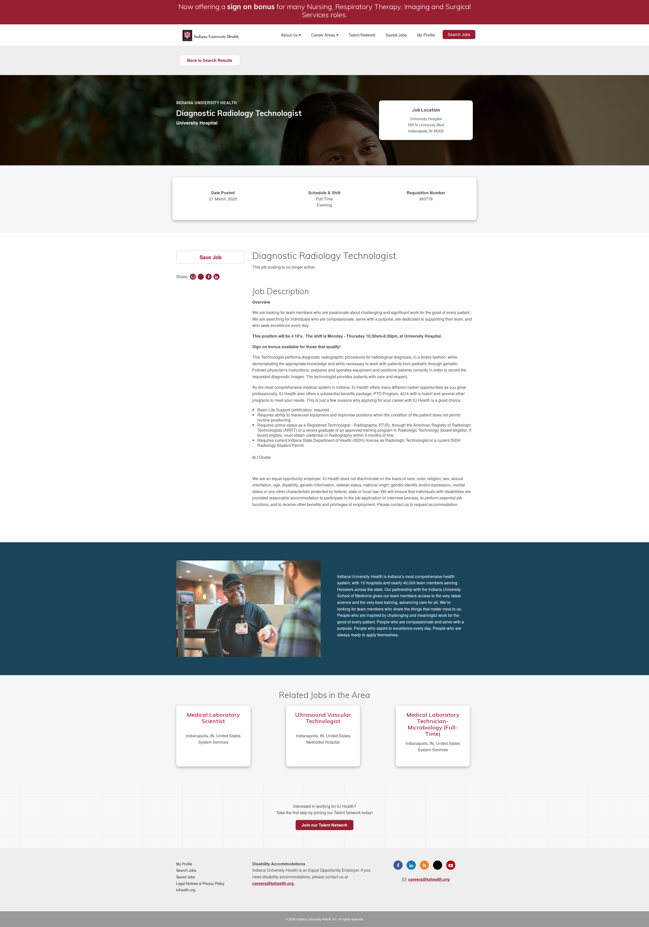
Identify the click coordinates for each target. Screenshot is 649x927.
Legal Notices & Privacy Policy (200, 883)
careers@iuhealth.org (273, 883)
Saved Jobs (396, 35)
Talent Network (362, 35)
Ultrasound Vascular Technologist (323, 718)
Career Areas (323, 35)
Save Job (211, 257)
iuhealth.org (185, 889)
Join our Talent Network (324, 825)
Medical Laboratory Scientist (213, 718)
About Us (290, 35)
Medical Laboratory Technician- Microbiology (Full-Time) (432, 724)
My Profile (426, 35)
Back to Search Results (209, 60)
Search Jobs (459, 34)
